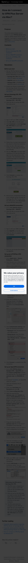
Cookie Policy (21, 279)
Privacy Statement (12, 279)
